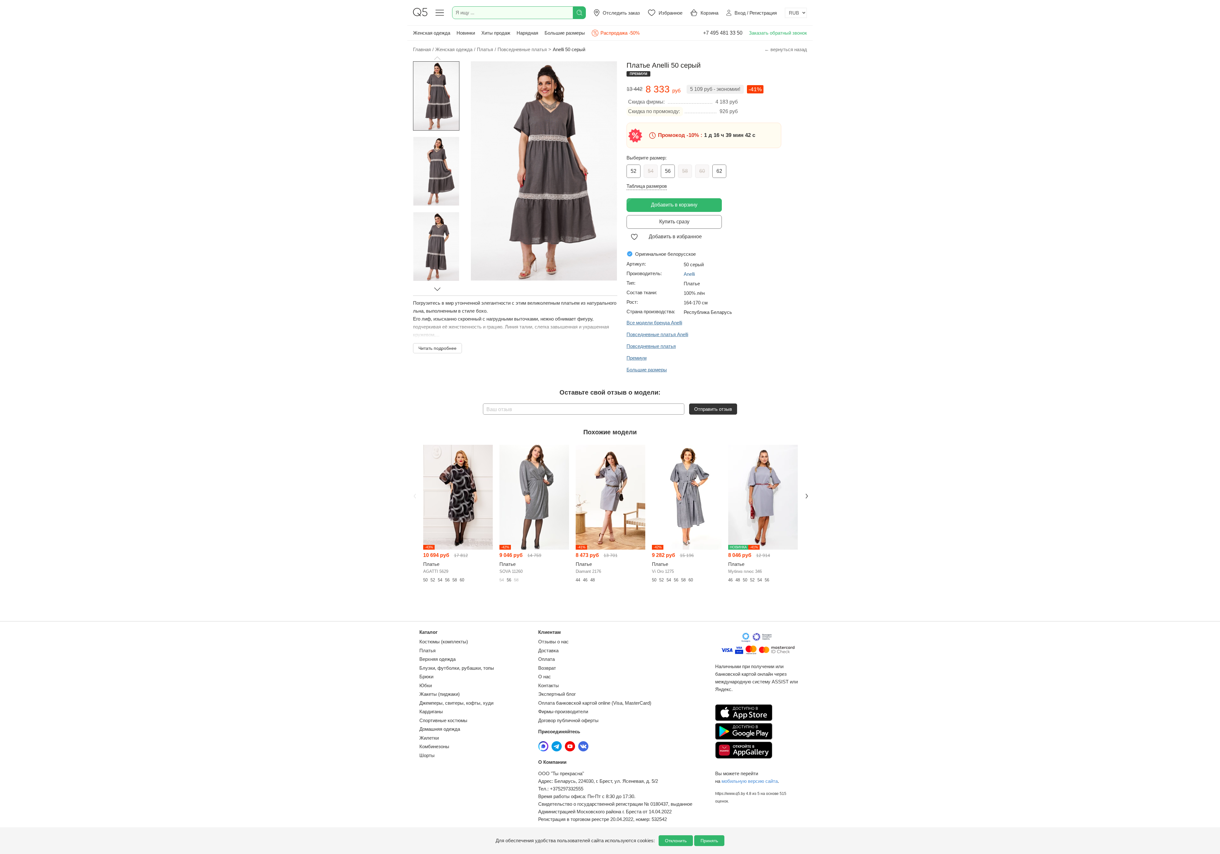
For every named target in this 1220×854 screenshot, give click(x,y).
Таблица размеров (647, 186)
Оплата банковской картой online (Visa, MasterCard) (594, 703)
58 (685, 171)
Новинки (466, 33)
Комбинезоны (434, 746)
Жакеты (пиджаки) (439, 694)
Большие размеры (565, 33)
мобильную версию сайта (750, 781)
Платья (427, 650)
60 (702, 171)
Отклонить (676, 840)
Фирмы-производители (563, 711)
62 (719, 171)
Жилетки (429, 738)
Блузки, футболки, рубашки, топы (456, 668)
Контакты (548, 685)
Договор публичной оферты (568, 720)
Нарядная (527, 33)
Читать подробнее (437, 348)
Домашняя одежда (439, 729)
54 (651, 171)
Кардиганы (431, 711)
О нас (544, 676)
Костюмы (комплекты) (443, 641)
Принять (709, 840)
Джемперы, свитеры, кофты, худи (456, 703)
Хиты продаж (495, 33)
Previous (414, 495)
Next (806, 495)
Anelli (689, 274)
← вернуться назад (785, 49)
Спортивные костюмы (443, 720)
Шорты (427, 755)
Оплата (546, 659)
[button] (437, 58)
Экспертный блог (557, 694)
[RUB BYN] (796, 13)
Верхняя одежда (437, 659)
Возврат (547, 668)
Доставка (548, 650)
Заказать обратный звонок (778, 33)
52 (633, 171)
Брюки (426, 676)
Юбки (425, 685)
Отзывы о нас (553, 641)
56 (668, 171)
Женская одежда (431, 33)
